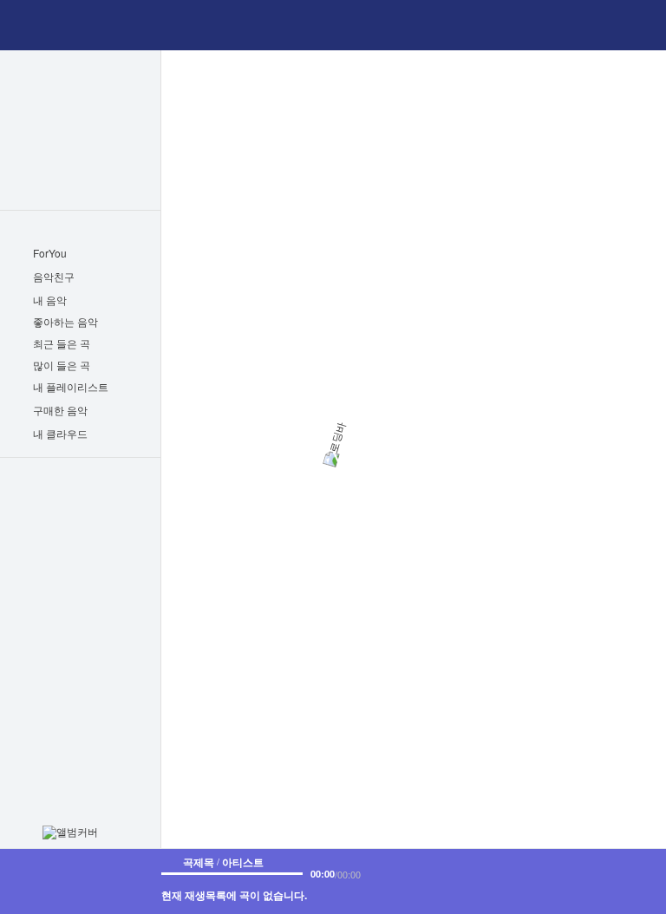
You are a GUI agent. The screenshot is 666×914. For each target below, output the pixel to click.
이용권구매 (81, 490)
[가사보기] (449, 872)
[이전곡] (571, 881)
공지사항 (54, 553)
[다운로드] (473, 872)
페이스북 (51, 586)
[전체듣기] (127, 323)
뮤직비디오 (80, 141)
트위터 (76, 586)
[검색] (333, 25)
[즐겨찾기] (425, 872)
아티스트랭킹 (80, 186)
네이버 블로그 (105, 586)
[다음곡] (646, 881)
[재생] (609, 881)
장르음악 (80, 118)
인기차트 (80, 96)
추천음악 (80, 163)
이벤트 (81, 523)
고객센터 (106, 553)
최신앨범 (80, 73)
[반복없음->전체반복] (542, 881)
